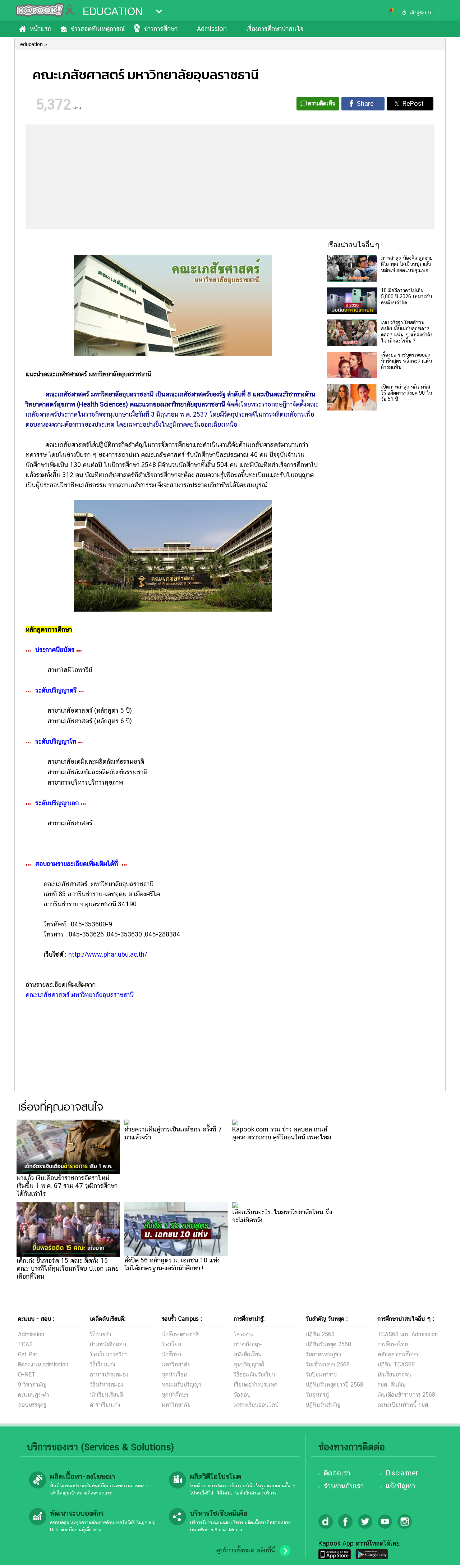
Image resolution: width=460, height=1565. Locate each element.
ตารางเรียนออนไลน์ (256, 1404)
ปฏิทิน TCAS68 (396, 1364)
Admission (212, 28)
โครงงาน (243, 1334)
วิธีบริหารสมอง (106, 1384)
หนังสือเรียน (248, 1354)
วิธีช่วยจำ (100, 1334)
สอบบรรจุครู (32, 1404)
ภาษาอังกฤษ (248, 1344)
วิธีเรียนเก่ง (102, 1364)
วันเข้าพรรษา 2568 (327, 1364)
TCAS (25, 1344)
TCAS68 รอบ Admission (407, 1334)
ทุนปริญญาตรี (249, 1364)
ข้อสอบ (242, 1394)
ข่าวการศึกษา (161, 28)
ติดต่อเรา (337, 1473)
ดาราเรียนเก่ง (105, 1404)
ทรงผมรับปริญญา (181, 1384)
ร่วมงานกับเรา (344, 1486)
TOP (442, 1552)
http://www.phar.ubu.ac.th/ (107, 954)
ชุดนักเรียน (174, 1374)
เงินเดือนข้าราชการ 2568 (406, 1394)
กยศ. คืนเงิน (391, 1384)
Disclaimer (402, 1473)
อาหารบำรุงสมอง (109, 1374)
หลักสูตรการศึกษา (397, 1354)
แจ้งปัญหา (400, 1486)
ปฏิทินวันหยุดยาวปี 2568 (334, 1384)
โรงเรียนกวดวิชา (109, 1354)
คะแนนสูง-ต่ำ (33, 1394)
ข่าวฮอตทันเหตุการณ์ (98, 28)
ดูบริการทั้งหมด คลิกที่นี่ (245, 1550)
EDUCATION (113, 11)
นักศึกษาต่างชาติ (180, 1334)
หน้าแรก (40, 28)
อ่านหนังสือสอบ (108, 1344)
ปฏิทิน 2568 (320, 1334)
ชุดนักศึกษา (175, 1394)
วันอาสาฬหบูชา (323, 1354)
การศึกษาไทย (392, 1344)
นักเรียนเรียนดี (106, 1394)
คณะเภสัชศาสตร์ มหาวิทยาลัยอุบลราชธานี (80, 994)
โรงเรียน (171, 1344)
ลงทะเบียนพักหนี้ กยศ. (403, 1404)
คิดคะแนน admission (43, 1364)
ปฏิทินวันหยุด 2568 (328, 1344)
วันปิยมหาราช (321, 1374)
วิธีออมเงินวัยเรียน (254, 1374)
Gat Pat (27, 1354)
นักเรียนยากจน (394, 1374)
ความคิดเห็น (322, 103)
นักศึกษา (171, 1354)
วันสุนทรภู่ (317, 1394)
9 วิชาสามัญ (32, 1384)
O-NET (27, 1374)
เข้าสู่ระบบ (420, 12)
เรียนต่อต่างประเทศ (255, 1384)
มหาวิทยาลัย (176, 1364)
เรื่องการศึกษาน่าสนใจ (274, 28)
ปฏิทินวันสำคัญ (322, 1404)
